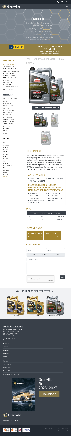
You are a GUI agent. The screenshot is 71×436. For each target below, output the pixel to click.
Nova (4, 168)
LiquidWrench (7, 165)
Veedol (5, 177)
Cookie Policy (7, 367)
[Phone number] (58, 2)
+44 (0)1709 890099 (10, 338)
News (5, 356)
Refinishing (6, 126)
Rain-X (5, 172)
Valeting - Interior (8, 119)
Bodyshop (6, 128)
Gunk (4, 161)
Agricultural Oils (8, 73)
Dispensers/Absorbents (10, 89)
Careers (5, 361)
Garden (5, 131)
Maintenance (7, 103)
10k (4, 143)
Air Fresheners (8, 124)
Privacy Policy (7, 371)
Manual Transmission (9, 78)
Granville (6, 158)
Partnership (6, 353)
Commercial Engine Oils (10, 68)
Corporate (6, 350)
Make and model (54, 53)
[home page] (11, 5)
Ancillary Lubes (8, 82)
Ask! (62, 277)
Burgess (6, 149)
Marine (5, 133)
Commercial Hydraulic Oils (11, 71)
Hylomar (5, 163)
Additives (6, 108)
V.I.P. (67, 2)
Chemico (5, 154)
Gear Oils (6, 80)
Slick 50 (5, 174)
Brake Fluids (7, 84)
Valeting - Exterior (9, 121)
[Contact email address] (62, 2)
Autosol (5, 147)
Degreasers (7, 115)
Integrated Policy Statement (11, 374)
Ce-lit (5, 152)
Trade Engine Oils (8, 66)
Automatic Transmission (10, 75)
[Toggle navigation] (67, 6)
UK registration (51, 51)
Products (6, 343)
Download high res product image (46, 108)
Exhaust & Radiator (9, 105)
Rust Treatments (8, 110)
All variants (30, 237)
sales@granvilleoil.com (13, 340)
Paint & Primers (7, 112)
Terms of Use (7, 364)
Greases (6, 101)
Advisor (5, 347)
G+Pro (5, 156)
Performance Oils (8, 64)
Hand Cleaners (7, 117)
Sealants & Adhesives (10, 99)
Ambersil (6, 145)
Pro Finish (6, 170)
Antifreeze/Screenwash (10, 87)
